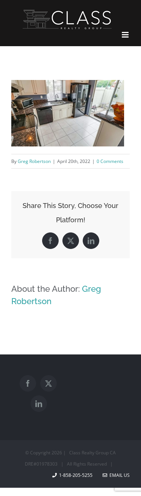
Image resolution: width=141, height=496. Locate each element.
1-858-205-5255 (75, 475)
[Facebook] (28, 383)
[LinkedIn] (38, 403)
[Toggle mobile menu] (126, 35)
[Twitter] (48, 383)
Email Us (118, 475)
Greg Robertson (34, 161)
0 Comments (110, 161)
